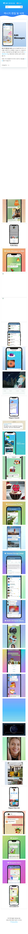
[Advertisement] (14, 133)
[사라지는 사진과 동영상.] (14, 359)
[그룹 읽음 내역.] (14, 686)
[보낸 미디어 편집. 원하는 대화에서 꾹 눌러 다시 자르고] (14, 211)
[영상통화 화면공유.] (14, 749)
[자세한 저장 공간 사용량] (14, 563)
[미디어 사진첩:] (14, 774)
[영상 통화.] (14, 798)
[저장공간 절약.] (14, 538)
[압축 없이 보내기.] (14, 468)
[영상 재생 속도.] (14, 729)
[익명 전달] (14, 426)
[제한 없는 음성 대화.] (14, 710)
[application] (14, 34)
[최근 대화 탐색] (14, 872)
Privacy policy (14, 922)
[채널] (14, 408)
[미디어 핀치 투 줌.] (14, 443)
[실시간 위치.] (14, 897)
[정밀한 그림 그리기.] (14, 661)
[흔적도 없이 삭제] (14, 334)
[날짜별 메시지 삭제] (14, 260)
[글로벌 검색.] (14, 587)
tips (8, 65)
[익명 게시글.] (14, 513)
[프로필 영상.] (14, 236)
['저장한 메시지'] (14, 823)
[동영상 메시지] (14, 637)
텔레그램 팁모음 (10, 3)
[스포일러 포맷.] (14, 847)
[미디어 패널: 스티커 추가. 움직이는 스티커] (14, 491)
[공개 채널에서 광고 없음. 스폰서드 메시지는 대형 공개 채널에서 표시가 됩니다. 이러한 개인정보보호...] (14, 285)
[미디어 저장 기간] (14, 383)
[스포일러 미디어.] (14, 612)
